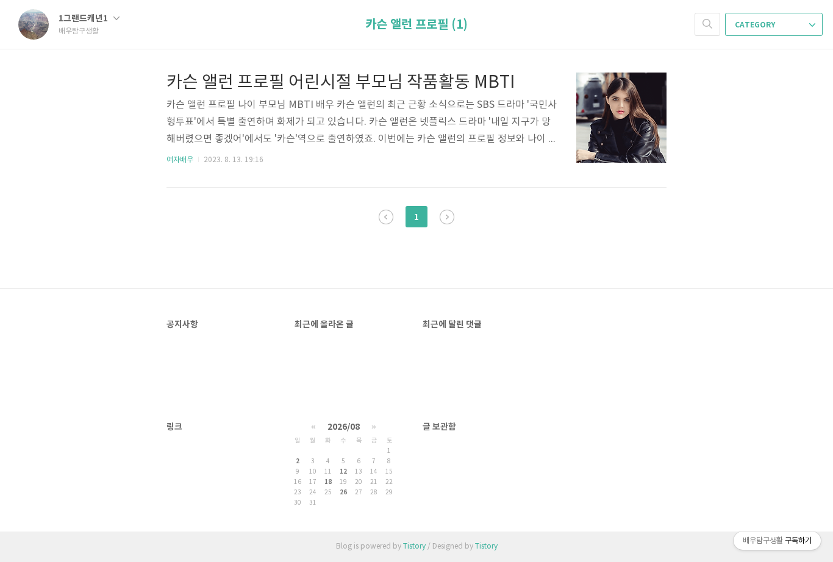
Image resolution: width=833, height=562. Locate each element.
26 (343, 492)
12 (343, 471)
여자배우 (179, 160)
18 (328, 482)
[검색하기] (707, 24)
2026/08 (343, 427)
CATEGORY (756, 25)
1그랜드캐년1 (84, 18)
